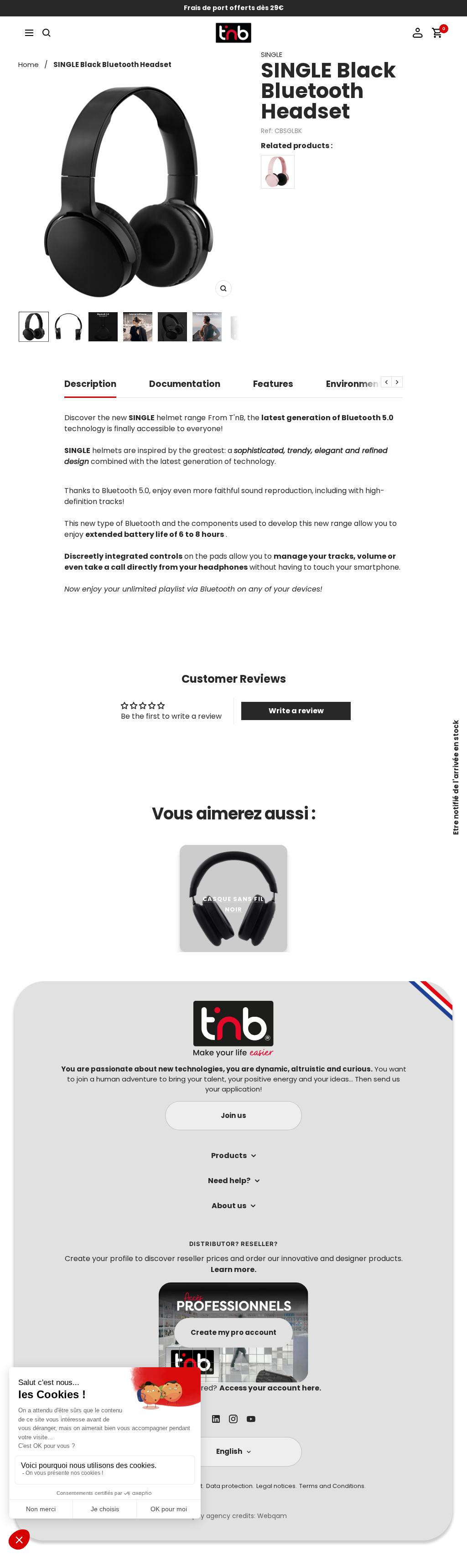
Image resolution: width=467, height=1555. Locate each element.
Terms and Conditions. (332, 1486)
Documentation (184, 384)
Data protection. (230, 1486)
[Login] (418, 33)
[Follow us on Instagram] (233, 1419)
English (229, 1451)
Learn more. (233, 1269)
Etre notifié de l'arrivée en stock (456, 777)
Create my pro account (233, 1332)
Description (90, 384)
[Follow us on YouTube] (251, 1419)
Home (28, 64)
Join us (233, 1115)
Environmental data (371, 384)
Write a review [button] (296, 710)
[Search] (46, 33)
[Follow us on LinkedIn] (216, 1419)
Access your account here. (270, 1388)
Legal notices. (276, 1486)
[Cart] (437, 33)
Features (273, 384)
